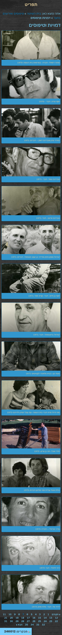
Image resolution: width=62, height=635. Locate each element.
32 (43, 624)
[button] (31, 4)
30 (11, 621)
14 (45, 617)
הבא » (19, 624)
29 (17, 621)
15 (39, 617)
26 (33, 621)
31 (5, 621)
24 (45, 621)
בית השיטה (34, 13)
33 (37, 624)
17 (28, 617)
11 (4, 614)
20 (11, 617)
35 (26, 624)
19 (17, 617)
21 (5, 617)
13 (50, 617)
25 (39, 621)
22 (56, 621)
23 (50, 621)
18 (22, 617)
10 (10, 614)
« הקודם (56, 614)
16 (33, 617)
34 (32, 624)
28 (22, 621)
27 (28, 621)
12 (56, 617)
